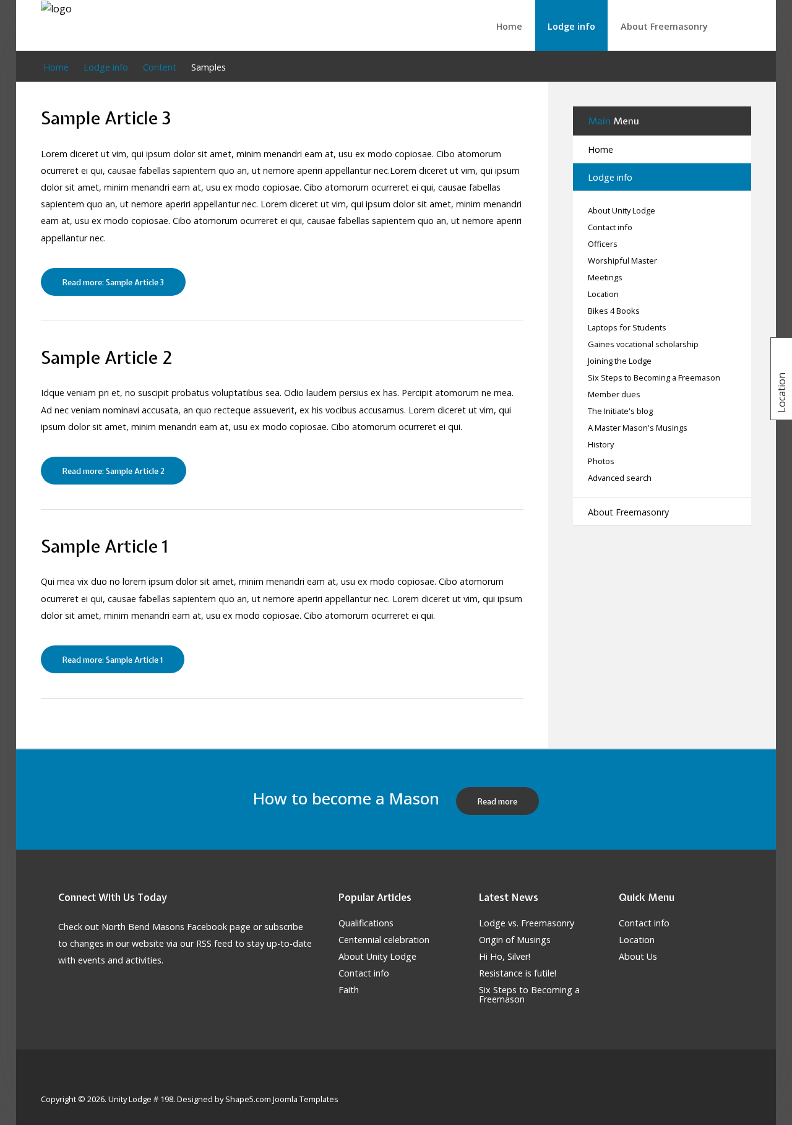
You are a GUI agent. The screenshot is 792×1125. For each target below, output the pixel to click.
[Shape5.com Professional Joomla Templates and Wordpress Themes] (67, 1079)
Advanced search (620, 478)
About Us (638, 957)
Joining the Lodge (620, 361)
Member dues (614, 394)
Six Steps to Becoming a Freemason (654, 377)
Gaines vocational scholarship (643, 344)
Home (509, 26)
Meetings (605, 277)
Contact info (610, 227)
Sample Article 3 (106, 118)
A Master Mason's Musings (637, 428)
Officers (603, 244)
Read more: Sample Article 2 (113, 471)
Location (603, 294)
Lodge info (571, 26)
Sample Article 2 (106, 357)
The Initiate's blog (620, 411)
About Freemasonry (664, 26)
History (601, 444)
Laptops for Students (627, 327)
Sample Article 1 (104, 546)
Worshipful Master (622, 260)
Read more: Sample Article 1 (112, 660)
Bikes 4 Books (614, 311)
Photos (601, 461)
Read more (497, 801)
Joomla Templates (305, 1099)
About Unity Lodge (621, 210)
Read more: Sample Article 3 (113, 282)
